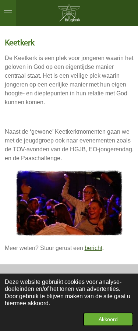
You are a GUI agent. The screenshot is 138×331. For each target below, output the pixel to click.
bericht (93, 248)
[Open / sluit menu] (8, 13)
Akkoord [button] (108, 319)
